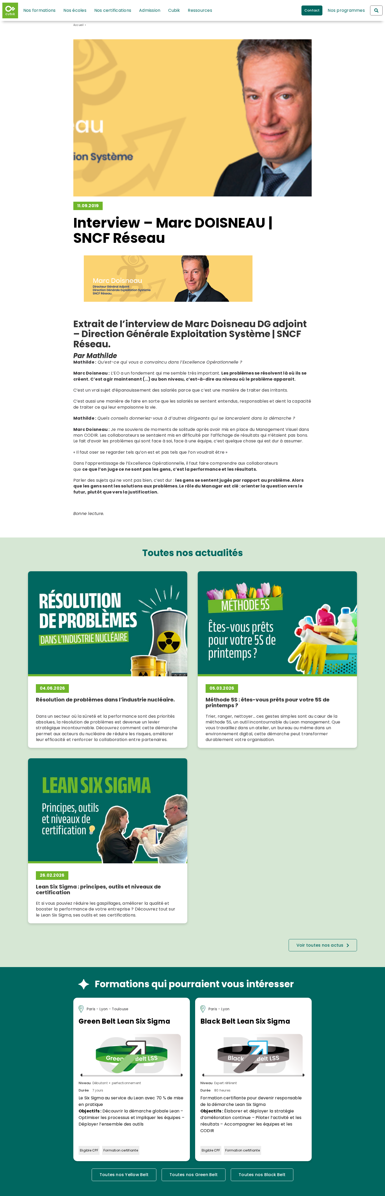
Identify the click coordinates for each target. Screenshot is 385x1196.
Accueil (78, 25)
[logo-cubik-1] (11, 10)
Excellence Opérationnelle (156, 463)
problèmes (242, 373)
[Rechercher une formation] (376, 10)
